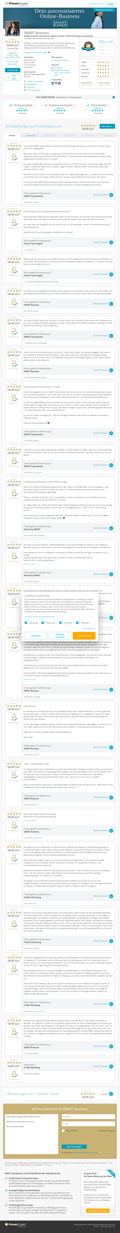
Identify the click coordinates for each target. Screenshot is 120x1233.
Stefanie (36, 755)
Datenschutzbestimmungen (44, 616)
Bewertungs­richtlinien (80, 1224)
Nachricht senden (74, 1146)
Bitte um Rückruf (72, 1130)
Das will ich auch (96, 3)
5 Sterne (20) (30, 135)
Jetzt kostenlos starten (98, 1210)
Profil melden (48, 1165)
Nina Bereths (37, 838)
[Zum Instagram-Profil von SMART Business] (56, 84)
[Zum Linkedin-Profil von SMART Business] (53, 84)
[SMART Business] (12, 28)
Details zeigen (87, 628)
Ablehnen (36, 635)
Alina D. (35, 805)
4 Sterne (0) (50, 135)
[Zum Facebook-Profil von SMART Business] (60, 84)
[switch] (43, 623)
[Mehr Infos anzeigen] (88, 46)
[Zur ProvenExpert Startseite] (16, 4)
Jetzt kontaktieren (105, 9)
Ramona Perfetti (39, 1011)
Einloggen (110, 4)
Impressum (28, 616)
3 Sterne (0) (69, 135)
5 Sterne (101, 41)
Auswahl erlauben (60, 635)
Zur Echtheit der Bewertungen (12, 63)
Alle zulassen (84, 635)
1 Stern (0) (107, 135)
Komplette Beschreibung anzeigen (35, 52)
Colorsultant (37, 472)
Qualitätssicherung (93, 1224)
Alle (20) (12, 135)
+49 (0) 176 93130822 (35, 81)
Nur (34, 250)
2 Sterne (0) (88, 135)
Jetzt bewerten (13, 70)
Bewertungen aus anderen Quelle (12, 56)
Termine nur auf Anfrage (59, 60)
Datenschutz (103, 1224)
